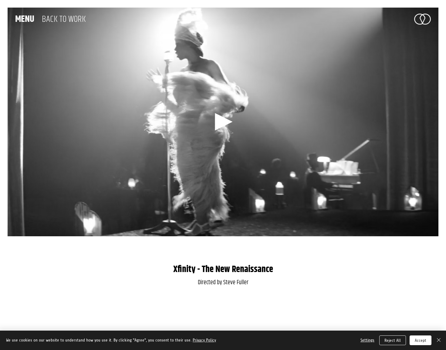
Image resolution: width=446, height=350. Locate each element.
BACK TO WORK (64, 19)
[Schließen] (438, 340)
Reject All (392, 340)
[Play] (223, 122)
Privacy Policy (204, 340)
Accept (420, 340)
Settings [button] (367, 340)
